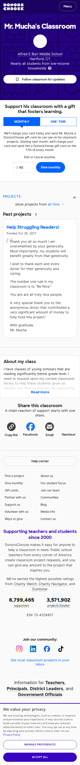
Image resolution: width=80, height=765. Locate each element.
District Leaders (46, 688)
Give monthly (14, 483)
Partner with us (15, 497)
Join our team (50, 490)
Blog (44, 504)
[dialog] (40, 734)
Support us (12, 504)
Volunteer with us (16, 511)
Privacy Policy (11, 734)
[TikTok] (61, 649)
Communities (49, 497)
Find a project (14, 476)
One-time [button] (58, 121)
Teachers (54, 682)
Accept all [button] (40, 757)
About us (47, 476)
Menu (68, 6)
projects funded (58, 602)
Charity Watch (25, 584)
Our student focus (53, 483)
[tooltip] (49, 67)
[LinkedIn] (33, 649)
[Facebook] (47, 649)
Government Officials (40, 694)
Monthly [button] (21, 121)
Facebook (30, 434)
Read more (40, 392)
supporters (21, 602)
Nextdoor (69, 434)
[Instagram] (19, 649)
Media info (48, 511)
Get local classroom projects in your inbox (40, 662)
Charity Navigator (53, 584)
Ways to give (14, 519)
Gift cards (11, 490)
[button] (40, 79)
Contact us (48, 519)
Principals (17, 688)
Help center (40, 461)
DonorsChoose (13, 6)
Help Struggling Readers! (33, 227)
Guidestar (39, 589)
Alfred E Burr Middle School (40, 54)
